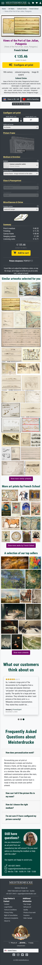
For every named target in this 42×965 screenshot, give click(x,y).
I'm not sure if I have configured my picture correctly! (21, 818)
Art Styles (11, 9)
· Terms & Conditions (10, 910)
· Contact (6, 904)
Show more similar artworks (21, 479)
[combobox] (21, 127)
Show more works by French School (21, 545)
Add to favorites (32, 99)
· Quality (25, 910)
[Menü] (2, 3)
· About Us (7, 921)
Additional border (8, 124)
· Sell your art (27, 907)
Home (4, 9)
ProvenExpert (17, 710)
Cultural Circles (22, 9)
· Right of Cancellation (11, 915)
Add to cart (22, 253)
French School (33, 9)
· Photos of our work (29, 913)
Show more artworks (21, 652)
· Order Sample (27, 918)
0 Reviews (25, 104)
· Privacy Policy (8, 913)
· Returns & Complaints (11, 918)
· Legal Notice (8, 907)
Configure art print (22, 64)
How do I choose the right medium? (17, 806)
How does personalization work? (20, 752)
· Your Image (27, 904)
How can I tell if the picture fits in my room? (20, 795)
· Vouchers (26, 915)
